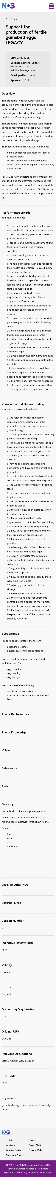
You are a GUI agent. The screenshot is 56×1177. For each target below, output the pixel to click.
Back (13, 19)
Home (9, 1139)
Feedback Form (14, 1155)
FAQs (32, 1139)
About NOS (35, 1144)
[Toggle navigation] (51, 6)
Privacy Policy (36, 1150)
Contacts (10, 1144)
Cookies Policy (13, 1150)
